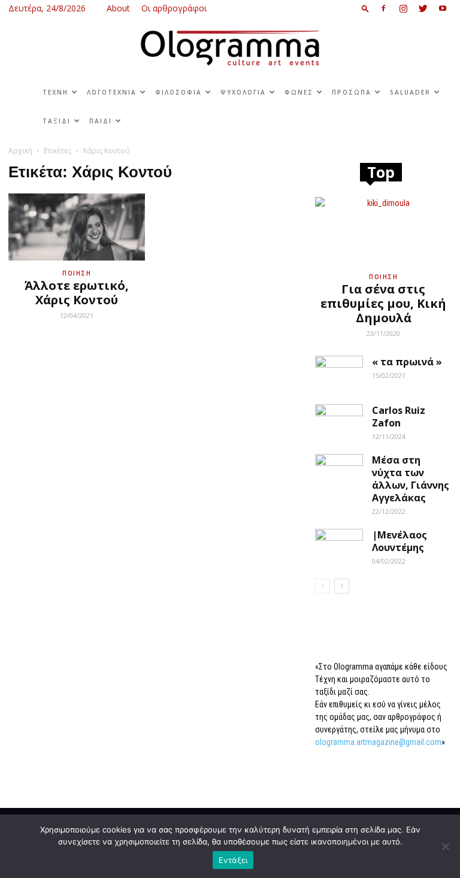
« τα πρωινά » (407, 361)
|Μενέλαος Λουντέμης (399, 541)
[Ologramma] (230, 48)
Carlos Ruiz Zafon (398, 416)
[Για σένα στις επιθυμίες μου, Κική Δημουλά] (383, 231)
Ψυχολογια (243, 92)
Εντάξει (233, 860)
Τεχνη (55, 92)
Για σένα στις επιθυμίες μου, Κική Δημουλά (383, 303)
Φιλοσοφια (178, 92)
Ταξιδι (57, 121)
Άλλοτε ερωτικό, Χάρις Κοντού (77, 292)
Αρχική (20, 151)
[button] (365, 8)
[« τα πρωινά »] (339, 372)
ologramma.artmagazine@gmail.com (378, 742)
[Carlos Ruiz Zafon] (339, 421)
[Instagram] (403, 8)
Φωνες (299, 92)
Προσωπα (351, 92)
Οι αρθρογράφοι (174, 8)
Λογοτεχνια (112, 92)
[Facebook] (383, 8)
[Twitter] (423, 8)
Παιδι (100, 121)
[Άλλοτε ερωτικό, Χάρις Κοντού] (76, 227)
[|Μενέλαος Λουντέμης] (339, 545)
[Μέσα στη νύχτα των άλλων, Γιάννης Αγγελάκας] (339, 471)
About (118, 8)
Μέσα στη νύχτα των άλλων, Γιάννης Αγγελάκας (410, 478)
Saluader (410, 92)
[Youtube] (443, 8)
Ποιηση (76, 273)
